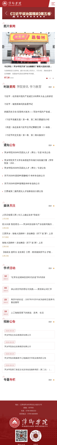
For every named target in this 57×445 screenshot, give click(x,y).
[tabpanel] (28, 56)
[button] (6, 13)
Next (54, 46)
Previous (3, 46)
